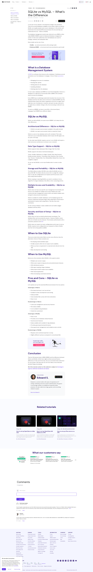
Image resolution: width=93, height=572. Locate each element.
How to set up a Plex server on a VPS (65, 432)
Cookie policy (15, 565)
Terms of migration (53, 546)
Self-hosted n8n (19, 539)
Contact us (70, 539)
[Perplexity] (42, 21)
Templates (40, 541)
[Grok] (40, 21)
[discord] (76, 561)
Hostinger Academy (71, 537)
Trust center (52, 549)
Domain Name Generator (42, 542)
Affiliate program (53, 537)
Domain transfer (31, 542)
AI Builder (39, 534)
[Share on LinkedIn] (76, 8)
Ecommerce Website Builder (43, 539)
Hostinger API (40, 553)
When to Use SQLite (15, 17)
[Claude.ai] (36, 21)
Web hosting (18, 534)
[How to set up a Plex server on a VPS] (67, 421)
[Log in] (90, 2)
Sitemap (51, 551)
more (70, 508)
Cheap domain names (32, 535)
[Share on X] (72, 8)
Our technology (63, 535)
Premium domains (31, 549)
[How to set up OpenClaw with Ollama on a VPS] (46, 421)
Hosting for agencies (19, 546)
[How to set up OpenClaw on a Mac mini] (26, 421)
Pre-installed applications (40, 8)
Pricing (13, 1)
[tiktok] (73, 561)
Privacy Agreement (27, 566)
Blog (61, 539)
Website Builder (40, 535)
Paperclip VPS (18, 553)
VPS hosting (18, 537)
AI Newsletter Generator (42, 547)
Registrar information (48, 566)
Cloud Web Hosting (19, 542)
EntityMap (52, 553)
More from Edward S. (35, 392)
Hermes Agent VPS (19, 549)
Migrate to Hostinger (41, 551)
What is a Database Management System (15, 13)
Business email (18, 541)
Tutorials (30, 8)
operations (60, 76)
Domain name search (31, 534)
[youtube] (68, 561)
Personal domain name (32, 547)
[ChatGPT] (35, 21)
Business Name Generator (42, 546)
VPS (33, 8)
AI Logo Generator (41, 549)
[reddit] (71, 561)
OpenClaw (18, 551)
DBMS (30, 74)
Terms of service (40, 566)
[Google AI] (38, 21)
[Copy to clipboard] (70, 8)
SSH (42, 221)
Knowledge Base (71, 535)
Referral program (53, 541)
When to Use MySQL (15, 19)
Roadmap (51, 544)
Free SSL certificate (31, 541)
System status (52, 547)
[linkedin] (58, 561)
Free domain (30, 537)
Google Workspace (19, 554)
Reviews (51, 535)
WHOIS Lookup (30, 539)
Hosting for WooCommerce (21, 544)
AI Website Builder (41, 537)
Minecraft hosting (19, 547)
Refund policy (34, 566)
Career (61, 537)
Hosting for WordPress (20, 535)
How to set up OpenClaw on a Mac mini (25, 432)
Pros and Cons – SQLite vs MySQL (16, 22)
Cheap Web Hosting (19, 556)
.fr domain (29, 546)
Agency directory (53, 542)
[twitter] (66, 561)
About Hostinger (63, 534)
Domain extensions (31, 544)
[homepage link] (6, 2)
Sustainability (62, 541)
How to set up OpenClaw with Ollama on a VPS (45, 432)
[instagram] (63, 561)
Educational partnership (54, 539)
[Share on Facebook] (74, 8)
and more (43, 563)
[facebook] (60, 561)
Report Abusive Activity (72, 541)
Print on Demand (41, 544)
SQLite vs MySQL (14, 15)
